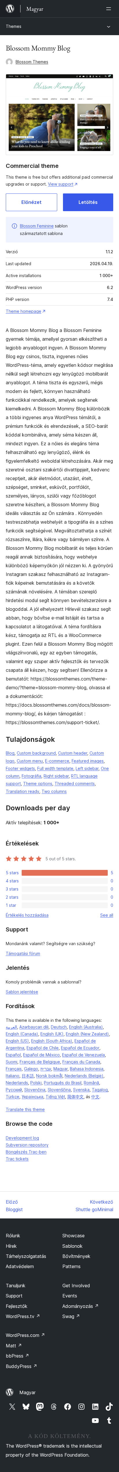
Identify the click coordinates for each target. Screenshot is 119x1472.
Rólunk (13, 1235)
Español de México (41, 1054)
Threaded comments (75, 783)
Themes (13, 26)
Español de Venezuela (83, 1054)
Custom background (36, 753)
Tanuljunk (15, 1285)
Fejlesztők (16, 1306)
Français (14, 1068)
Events (69, 1296)
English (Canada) (22, 1033)
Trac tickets (17, 1158)
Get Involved (76, 1285)
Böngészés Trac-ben (26, 1151)
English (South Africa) (51, 1040)
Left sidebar (87, 768)
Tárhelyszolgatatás (26, 1256)
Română (91, 1082)
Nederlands (17, 1082)
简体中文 (75, 1096)
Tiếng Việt (55, 1096)
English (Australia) (86, 1026)
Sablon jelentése (22, 991)
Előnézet (31, 202)
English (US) (17, 1040)
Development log (22, 1137)
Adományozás (80, 1306)
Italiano (12, 1075)
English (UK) (52, 1033)
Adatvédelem (20, 1266)
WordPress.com (25, 1335)
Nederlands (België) (84, 1075)
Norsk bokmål (49, 1075)
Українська (32, 1096)
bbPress (17, 1356)
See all (106, 915)
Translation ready (22, 791)
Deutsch (59, 1026)
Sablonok (72, 1246)
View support (60, 184)
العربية (11, 1026)
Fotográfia (31, 775)
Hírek (11, 1246)
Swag (71, 1316)
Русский (14, 1089)
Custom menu (30, 760)
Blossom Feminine (37, 225)
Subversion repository (27, 1144)
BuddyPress (21, 1366)
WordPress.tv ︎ (23, 1316)
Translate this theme (25, 1109)
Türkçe (12, 1096)
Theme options (37, 783)
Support (14, 1296)
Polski (36, 1082)
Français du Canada (81, 1061)
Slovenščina (59, 1089)
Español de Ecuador (80, 1047)
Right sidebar (56, 775)
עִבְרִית (45, 1068)
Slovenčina (34, 1089)
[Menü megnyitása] (110, 8)
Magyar (60, 1068)
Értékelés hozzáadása (27, 915)
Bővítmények (76, 1256)
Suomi (11, 1061)
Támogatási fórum (23, 953)
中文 (95, 1096)
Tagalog (100, 1089)
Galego (31, 1068)
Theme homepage (23, 311)
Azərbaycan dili (34, 1026)
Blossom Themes (32, 61)
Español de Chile (43, 1047)
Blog (10, 753)
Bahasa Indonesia (86, 1068)
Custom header (72, 753)
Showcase (73, 1235)
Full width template (55, 768)
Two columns (54, 791)
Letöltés (88, 202)
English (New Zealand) (87, 1033)
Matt (14, 1346)
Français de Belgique (40, 1061)
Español (13, 1054)
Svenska (81, 1089)
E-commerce (57, 760)
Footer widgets (20, 768)
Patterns (71, 1266)
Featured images (88, 760)
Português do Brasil (62, 1082)
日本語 (28, 1075)
